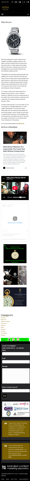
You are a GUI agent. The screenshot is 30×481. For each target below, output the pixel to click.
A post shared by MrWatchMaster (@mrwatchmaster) (15, 239)
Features (3, 325)
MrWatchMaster (15, 473)
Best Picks (3, 319)
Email (4, 358)
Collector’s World (5, 321)
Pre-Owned (4, 333)
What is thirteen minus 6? (10, 387)
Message (5, 366)
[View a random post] (28, 14)
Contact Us (4, 323)
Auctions (3, 317)
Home (2, 479)
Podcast (3, 331)
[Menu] (2, 14)
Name (4, 350)
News (2, 327)
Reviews (3, 335)
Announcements (5, 315)
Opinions (3, 329)
